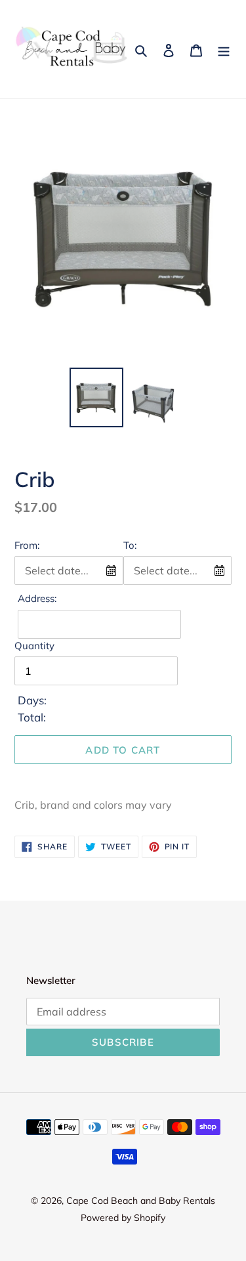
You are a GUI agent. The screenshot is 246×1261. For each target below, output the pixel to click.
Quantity (34, 645)
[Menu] (223, 49)
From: (26, 545)
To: (129, 545)
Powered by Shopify (123, 1218)
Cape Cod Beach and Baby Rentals (140, 1201)
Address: (37, 598)
